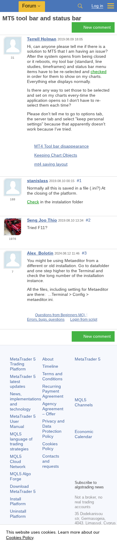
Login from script (83, 319)
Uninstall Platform (18, 514)
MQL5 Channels (84, 402)
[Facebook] (78, 464)
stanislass (37, 180)
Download (23, 489)
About (47, 359)
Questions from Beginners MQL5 (61, 315)
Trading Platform (23, 364)
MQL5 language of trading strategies (21, 441)
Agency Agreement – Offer (52, 408)
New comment (97, 27)
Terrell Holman (41, 39)
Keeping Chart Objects (55, 155)
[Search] (80, 6)
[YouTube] (78, 474)
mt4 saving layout (51, 164)
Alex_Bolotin (40, 253)
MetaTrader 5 (87, 359)
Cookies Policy (50, 446)
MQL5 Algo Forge (20, 476)
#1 (79, 180)
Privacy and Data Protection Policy (53, 428)
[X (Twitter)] (97, 464)
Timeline (50, 366)
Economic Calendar (84, 434)
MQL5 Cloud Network (18, 461)
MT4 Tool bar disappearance (61, 146)
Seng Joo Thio (42, 220)
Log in (97, 6)
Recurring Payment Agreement (52, 391)
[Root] (4, 29)
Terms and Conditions (52, 376)
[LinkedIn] (88, 474)
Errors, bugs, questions (45, 319)
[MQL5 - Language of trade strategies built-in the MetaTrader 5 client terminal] (9, 6)
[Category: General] (11, 29)
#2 (88, 220)
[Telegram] (88, 464)
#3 (84, 253)
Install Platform (18, 501)
